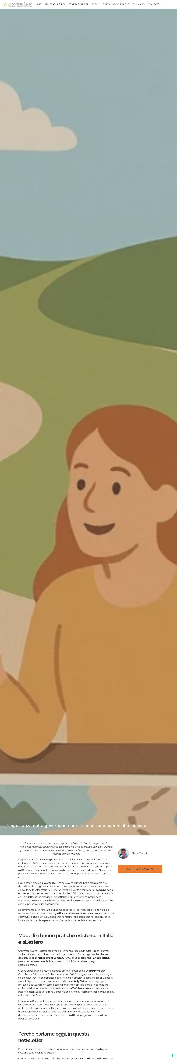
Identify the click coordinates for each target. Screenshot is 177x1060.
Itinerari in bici (78, 4)
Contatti (154, 4)
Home (37, 4)
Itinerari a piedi (55, 4)
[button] (140, 869)
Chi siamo (139, 4)
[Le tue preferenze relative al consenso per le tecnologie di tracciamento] (172, 1055)
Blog (95, 4)
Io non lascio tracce (115, 4)
